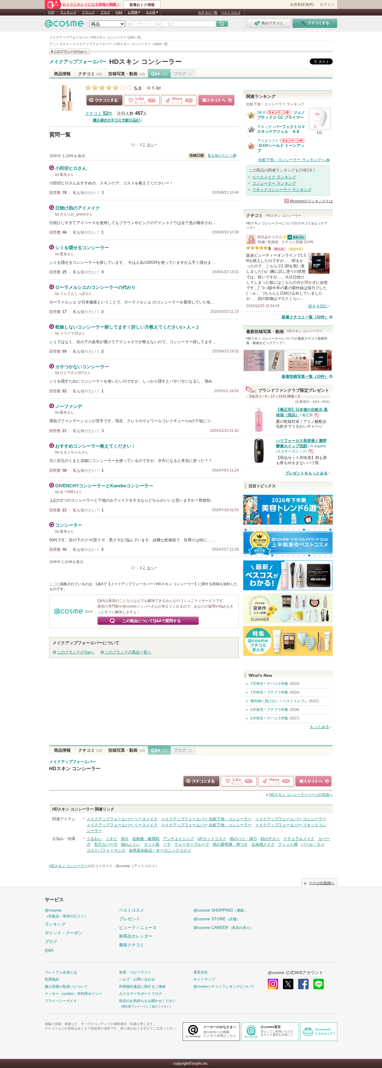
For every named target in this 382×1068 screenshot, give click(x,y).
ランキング (68, 12)
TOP (51, 12)
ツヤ (167, 844)
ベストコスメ (231, 12)
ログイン (327, 4)
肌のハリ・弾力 (243, 838)
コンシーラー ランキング (274, 183)
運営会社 (200, 972)
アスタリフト (268, 141)
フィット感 (288, 844)
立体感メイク (263, 844)
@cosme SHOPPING (220, 910)
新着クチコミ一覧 (305, 317)
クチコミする (104, 100)
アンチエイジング (178, 838)
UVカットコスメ (212, 838)
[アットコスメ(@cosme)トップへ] (64, 25)
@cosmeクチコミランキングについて (223, 986)
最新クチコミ (131, 944)
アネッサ (264, 127)
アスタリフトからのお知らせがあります (291, 141)
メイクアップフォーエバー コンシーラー (290, 819)
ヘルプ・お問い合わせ (137, 979)
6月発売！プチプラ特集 (269, 710)
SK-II (261, 112)
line (318, 984)
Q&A (118, 12)
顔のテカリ (270, 838)
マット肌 (151, 844)
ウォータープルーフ (191, 844)
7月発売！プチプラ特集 (269, 692)
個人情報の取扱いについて (66, 986)
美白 (125, 838)
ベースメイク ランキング (274, 177)
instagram (273, 984)
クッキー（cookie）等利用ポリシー (73, 994)
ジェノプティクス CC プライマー (281, 114)
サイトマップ (204, 979)
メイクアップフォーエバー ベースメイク (122, 819)
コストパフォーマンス (106, 850)
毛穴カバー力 (105, 844)
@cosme (66, 913)
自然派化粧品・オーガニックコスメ (160, 850)
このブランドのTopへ (75, 652)
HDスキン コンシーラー (145, 61)
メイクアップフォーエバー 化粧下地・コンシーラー (206, 819)
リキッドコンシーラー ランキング (282, 189)
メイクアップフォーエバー (78, 61)
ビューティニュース (138, 927)
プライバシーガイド (61, 1001)
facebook (303, 984)
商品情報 (62, 73)
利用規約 (52, 979)
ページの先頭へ (301, 795)
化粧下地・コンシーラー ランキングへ (291, 160)
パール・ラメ (312, 844)
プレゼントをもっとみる (306, 473)
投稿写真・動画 (126, 73)
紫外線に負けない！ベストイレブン (279, 701)
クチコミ (90, 73)
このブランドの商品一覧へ (128, 652)
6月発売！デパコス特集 (269, 718)
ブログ (105, 12)
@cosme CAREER (223, 927)
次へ (150, 145)
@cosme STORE (216, 918)
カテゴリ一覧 (208, 12)
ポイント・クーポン (63, 932)
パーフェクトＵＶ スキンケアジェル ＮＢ (283, 129)
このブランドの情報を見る (69, 51)
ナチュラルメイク (299, 838)
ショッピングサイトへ (216, 100)
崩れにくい (130, 844)
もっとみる (319, 727)
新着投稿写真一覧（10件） (305, 376)
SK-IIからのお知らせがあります (278, 112)
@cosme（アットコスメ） (137, 866)
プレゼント (129, 918)
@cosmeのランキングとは (311, 201)
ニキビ (111, 838)
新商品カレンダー (136, 936)
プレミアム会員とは (61, 972)
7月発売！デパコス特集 (269, 684)
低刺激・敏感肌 (145, 838)
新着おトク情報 (142, 5)
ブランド (88, 12)
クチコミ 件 (99, 113)
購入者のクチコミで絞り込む (116, 120)
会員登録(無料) (302, 4)
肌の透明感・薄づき (230, 844)
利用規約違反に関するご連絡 (142, 986)
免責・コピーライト (135, 972)
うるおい (94, 838)
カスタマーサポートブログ (140, 994)
